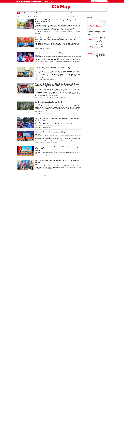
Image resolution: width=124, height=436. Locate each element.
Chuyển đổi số (53, 12)
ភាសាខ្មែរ (18, 1)
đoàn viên (49, 79)
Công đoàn (61, 61)
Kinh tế (33, 12)
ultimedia (40, 1)
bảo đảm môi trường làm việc (42, 63)
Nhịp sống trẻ (101, 12)
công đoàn (39, 48)
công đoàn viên (52, 63)
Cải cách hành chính (44, 12)
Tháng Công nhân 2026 (42, 61)
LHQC (53, 1)
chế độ (38, 113)
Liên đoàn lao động (53, 61)
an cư (48, 142)
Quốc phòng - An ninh (63, 12)
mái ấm (44, 142)
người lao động (46, 48)
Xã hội (37, 12)
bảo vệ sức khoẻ (76, 61)
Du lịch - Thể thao (92, 12)
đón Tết (39, 127)
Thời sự (23, 12)
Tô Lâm (51, 97)
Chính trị (28, 12)
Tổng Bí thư (39, 97)
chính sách (43, 113)
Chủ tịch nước (46, 97)
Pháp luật (72, 12)
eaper (47, 1)
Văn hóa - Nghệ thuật (81, 12)
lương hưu (51, 127)
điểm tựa (45, 79)
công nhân (59, 63)
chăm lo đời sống (68, 61)
